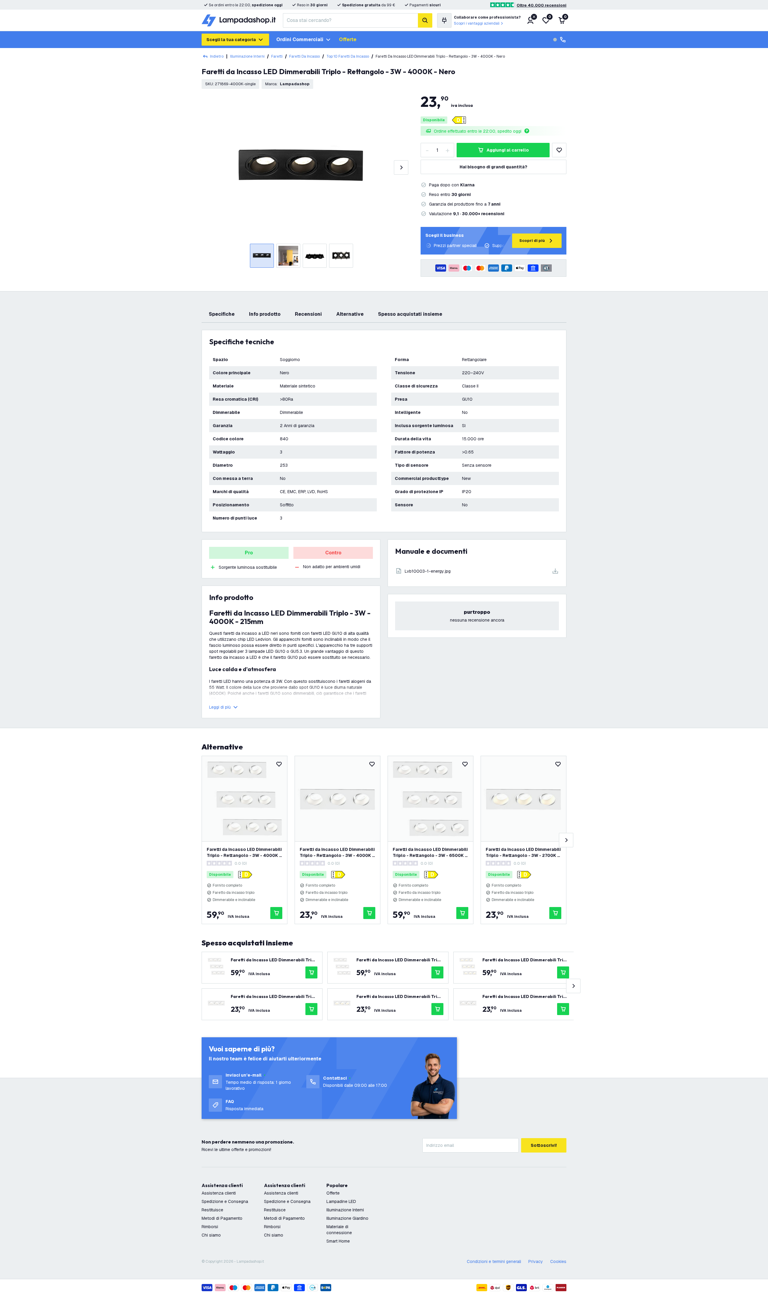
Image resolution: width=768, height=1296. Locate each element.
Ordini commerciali (299, 39)
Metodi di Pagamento (222, 1218)
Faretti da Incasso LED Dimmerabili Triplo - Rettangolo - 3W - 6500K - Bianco (430, 852)
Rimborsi (210, 1226)
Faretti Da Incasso (304, 56)
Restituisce (212, 1210)
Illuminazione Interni (247, 56)
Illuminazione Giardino (347, 1218)
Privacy (535, 1261)
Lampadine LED (341, 1201)
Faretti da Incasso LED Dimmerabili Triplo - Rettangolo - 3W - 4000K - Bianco (244, 852)
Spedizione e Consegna (225, 1201)
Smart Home (338, 1241)
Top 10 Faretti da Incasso (347, 56)
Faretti (277, 56)
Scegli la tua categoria (231, 39)
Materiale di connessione (339, 1229)
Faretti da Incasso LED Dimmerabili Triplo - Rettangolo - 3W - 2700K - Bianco (523, 852)
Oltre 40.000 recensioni (541, 5)
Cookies (558, 1261)
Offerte (347, 39)
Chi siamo (211, 1235)
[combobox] (350, 20)
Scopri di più (532, 240)
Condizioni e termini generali (494, 1261)
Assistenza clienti (219, 1193)
